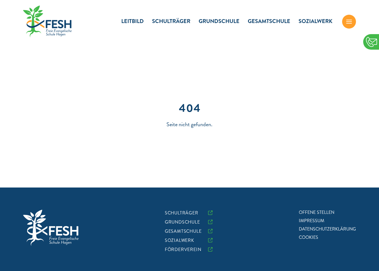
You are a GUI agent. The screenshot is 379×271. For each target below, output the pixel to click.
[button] (349, 22)
